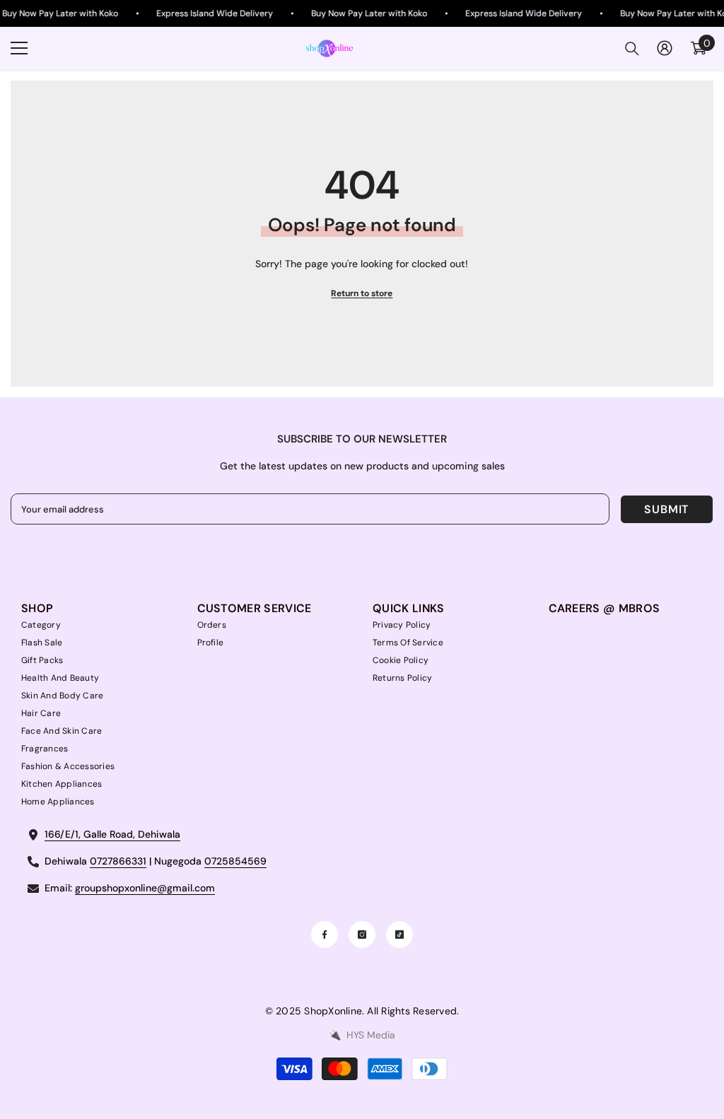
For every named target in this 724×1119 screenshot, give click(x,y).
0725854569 (235, 861)
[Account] (664, 48)
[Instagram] (362, 934)
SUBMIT (666, 509)
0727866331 (118, 861)
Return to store (361, 293)
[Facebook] (324, 934)
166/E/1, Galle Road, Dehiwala (112, 834)
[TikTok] (399, 934)
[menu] (19, 48)
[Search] (632, 48)
